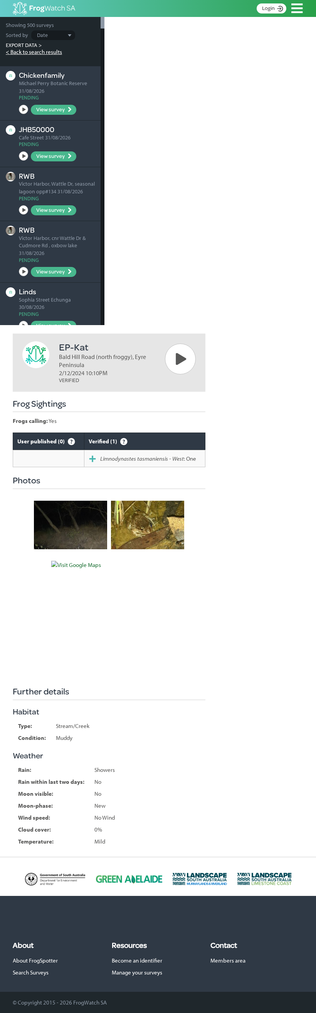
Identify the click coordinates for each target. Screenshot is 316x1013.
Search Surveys (31, 972)
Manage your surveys (137, 972)
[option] (70, 525)
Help (71, 441)
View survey (50, 109)
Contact (223, 945)
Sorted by (17, 35)
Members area (227, 960)
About (23, 945)
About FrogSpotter (35, 960)
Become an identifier (137, 960)
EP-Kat (73, 347)
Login (268, 8)
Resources (129, 945)
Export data (21, 45)
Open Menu (297, 8)
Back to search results (36, 51)
